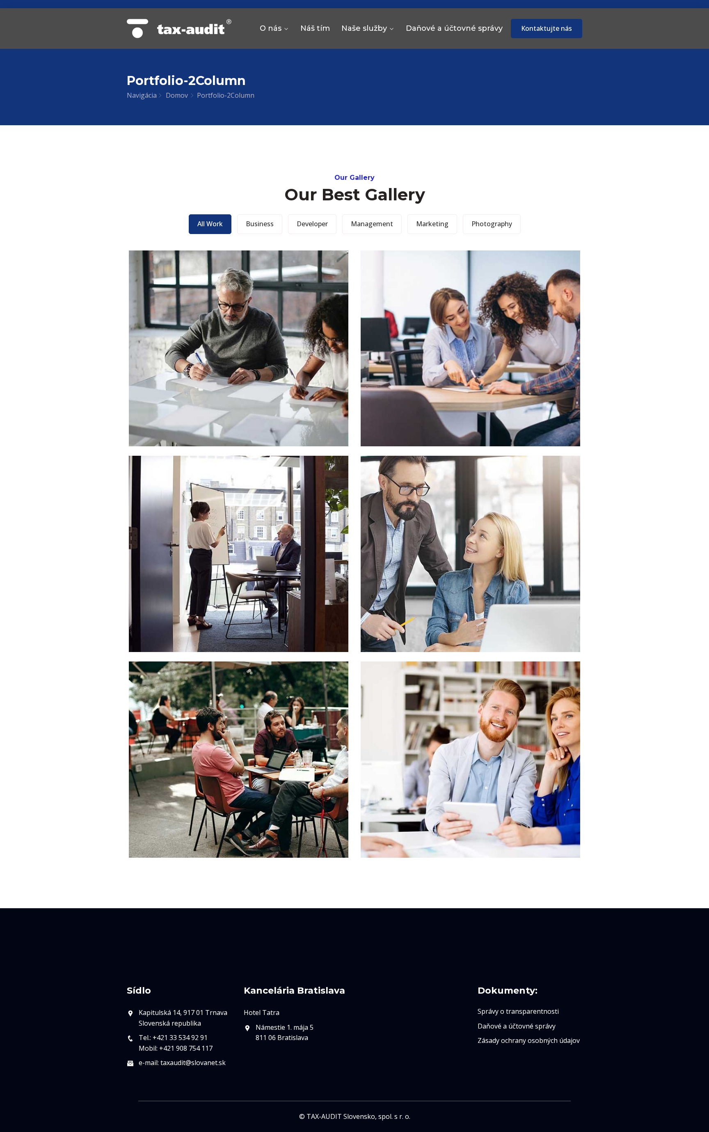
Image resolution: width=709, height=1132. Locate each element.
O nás (270, 28)
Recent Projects (470, 375)
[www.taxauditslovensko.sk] (179, 28)
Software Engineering (470, 786)
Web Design (238, 580)
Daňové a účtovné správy (454, 28)
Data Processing (238, 786)
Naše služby (364, 28)
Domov (177, 95)
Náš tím (315, 28)
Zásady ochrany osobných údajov (529, 1040)
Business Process (239, 375)
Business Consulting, (470, 580)
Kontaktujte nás (546, 28)
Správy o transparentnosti (518, 1011)
